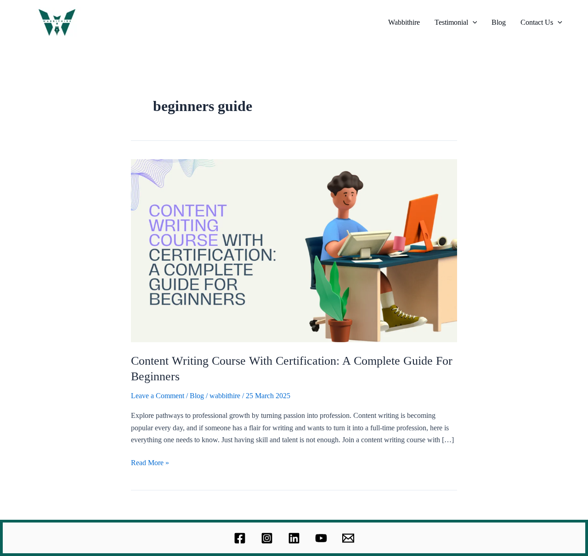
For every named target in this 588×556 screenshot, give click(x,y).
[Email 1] (348, 538)
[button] (472, 22)
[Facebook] (240, 538)
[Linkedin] (294, 538)
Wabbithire (404, 22)
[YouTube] (321, 538)
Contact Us (536, 22)
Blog (499, 22)
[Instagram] (267, 538)
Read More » (150, 462)
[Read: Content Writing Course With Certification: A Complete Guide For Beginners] (294, 250)
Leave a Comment (157, 396)
